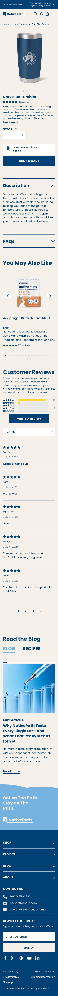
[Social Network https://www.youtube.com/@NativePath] (29, 958)
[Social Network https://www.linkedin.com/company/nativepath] (37, 958)
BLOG (7, 866)
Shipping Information (43, 977)
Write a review (29, 419)
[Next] (53, 4)
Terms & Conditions (43, 971)
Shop (7, 843)
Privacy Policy (11, 977)
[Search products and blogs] (35, 14)
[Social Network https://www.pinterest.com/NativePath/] (21, 958)
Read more (11, 771)
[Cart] (47, 14)
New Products (20, 24)
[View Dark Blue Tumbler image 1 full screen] (29, 57)
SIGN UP (29, 947)
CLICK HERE (45, 5)
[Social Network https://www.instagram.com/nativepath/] (13, 958)
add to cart (29, 161)
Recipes (32, 648)
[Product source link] (29, 291)
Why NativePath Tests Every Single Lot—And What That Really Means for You (26, 731)
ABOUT (8, 877)
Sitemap (8, 982)
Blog (9, 648)
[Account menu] (41, 14)
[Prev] (5, 4)
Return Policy (10, 971)
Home (6, 24)
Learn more (10, 122)
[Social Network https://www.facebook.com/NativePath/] (5, 958)
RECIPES (9, 854)
